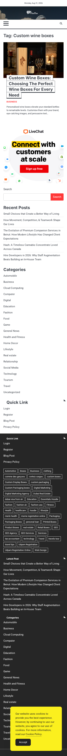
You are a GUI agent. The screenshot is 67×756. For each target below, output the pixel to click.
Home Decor (10, 343)
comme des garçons (15, 476)
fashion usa (36, 505)
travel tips (9, 544)
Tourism (8, 379)
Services (42, 533)
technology (29, 538)
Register (8, 414)
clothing (47, 471)
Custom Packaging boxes (17, 488)
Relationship (10, 361)
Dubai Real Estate (42, 493)
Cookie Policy (34, 734)
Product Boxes (12, 527)
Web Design (41, 550)
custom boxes (54, 476)
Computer (9, 294)
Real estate (9, 355)
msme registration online (33, 516)
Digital (7, 300)
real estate (28, 527)
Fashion (8, 312)
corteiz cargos (36, 476)
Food (6, 318)
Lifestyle (8, 349)
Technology (10, 373)
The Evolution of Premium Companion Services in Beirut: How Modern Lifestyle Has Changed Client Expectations (31, 234)
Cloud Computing (13, 288)
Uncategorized (11, 392)
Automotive (10, 471)
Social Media (10, 367)
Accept (23, 742)
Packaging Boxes (13, 522)
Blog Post (9, 420)
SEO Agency (11, 533)
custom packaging (40, 482)
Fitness (50, 505)
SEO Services (27, 533)
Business (12, 102)
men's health (11, 516)
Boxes (23, 471)
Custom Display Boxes (16, 482)
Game (6, 324)
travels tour (53, 538)
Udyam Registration (28, 544)
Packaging (54, 516)
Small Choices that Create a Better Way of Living (31, 213)
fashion (8, 505)
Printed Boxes (50, 522)
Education (9, 306)
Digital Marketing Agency (17, 493)
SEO (56, 527)
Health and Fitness (14, 337)
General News (11, 330)
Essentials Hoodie (49, 499)
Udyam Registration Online (18, 550)
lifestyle (44, 510)
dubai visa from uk (14, 499)
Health (8, 510)
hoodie (33, 510)
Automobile (10, 275)
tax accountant (12, 538)
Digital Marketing (42, 488)
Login (6, 408)
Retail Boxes (44, 527)
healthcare (20, 510)
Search (7, 189)
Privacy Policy (11, 426)
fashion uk (21, 505)
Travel (6, 386)
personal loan (32, 522)
